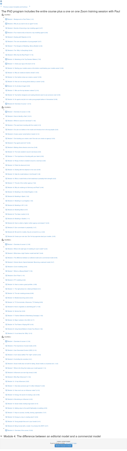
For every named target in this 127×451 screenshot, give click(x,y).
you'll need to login (71, 443)
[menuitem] (1, 4)
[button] (1, 2)
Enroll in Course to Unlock (63, 446)
